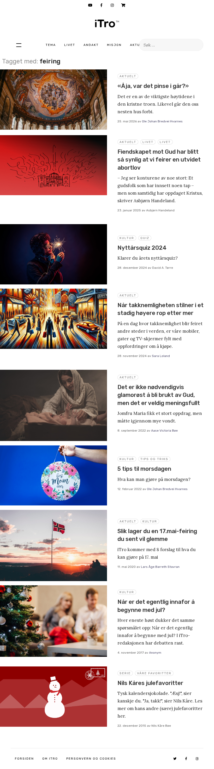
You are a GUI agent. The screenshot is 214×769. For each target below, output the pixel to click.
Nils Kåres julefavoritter (150, 683)
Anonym (155, 652)
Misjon (114, 45)
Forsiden (24, 758)
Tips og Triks (154, 459)
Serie (125, 673)
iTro (107, 23)
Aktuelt (138, 45)
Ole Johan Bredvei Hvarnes (162, 121)
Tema (51, 45)
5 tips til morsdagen (144, 468)
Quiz (144, 238)
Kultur (127, 238)
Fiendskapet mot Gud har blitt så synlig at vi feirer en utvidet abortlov (159, 159)
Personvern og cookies (91, 758)
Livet (69, 45)
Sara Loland (161, 356)
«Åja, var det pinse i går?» (153, 86)
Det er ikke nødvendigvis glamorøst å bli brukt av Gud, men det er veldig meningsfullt (158, 395)
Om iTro (50, 758)
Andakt (91, 45)
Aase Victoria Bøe (164, 430)
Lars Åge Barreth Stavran (160, 567)
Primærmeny (19, 45)
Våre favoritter (154, 673)
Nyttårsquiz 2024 (142, 247)
